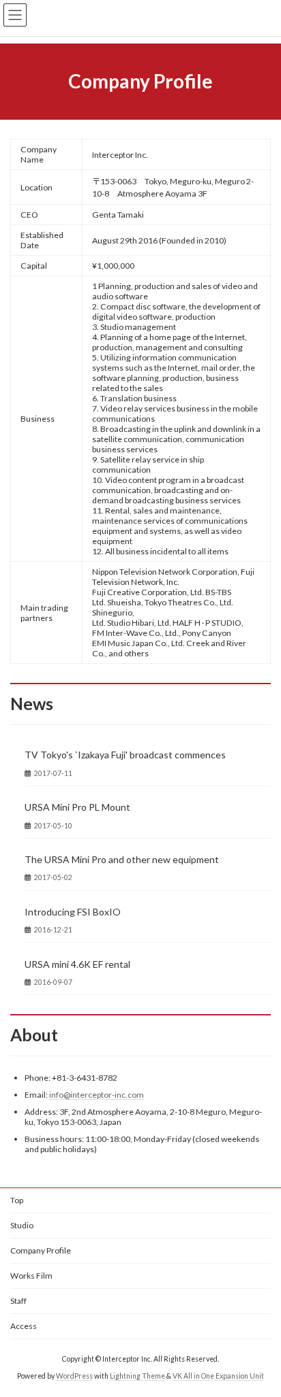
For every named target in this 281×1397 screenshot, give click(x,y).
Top (16, 1200)
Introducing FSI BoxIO (73, 912)
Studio (21, 1225)
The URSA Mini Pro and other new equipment (122, 859)
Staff (18, 1301)
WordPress (74, 1376)
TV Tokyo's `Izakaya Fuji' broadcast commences (125, 754)
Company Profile (40, 1250)
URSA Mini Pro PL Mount (77, 807)
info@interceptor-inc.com (96, 1095)
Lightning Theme (137, 1376)
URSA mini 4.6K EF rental (77, 964)
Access (23, 1326)
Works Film (31, 1275)
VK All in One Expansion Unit (218, 1376)
